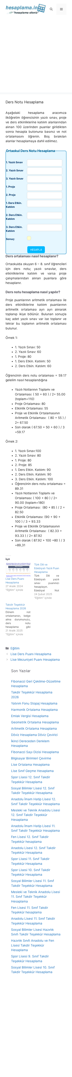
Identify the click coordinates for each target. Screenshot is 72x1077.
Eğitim (15, 648)
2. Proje (11, 194)
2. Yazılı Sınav (14, 170)
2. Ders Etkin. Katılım (14, 216)
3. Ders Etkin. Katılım (14, 228)
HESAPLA (36, 249)
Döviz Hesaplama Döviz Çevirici (34, 735)
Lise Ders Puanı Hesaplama (31, 654)
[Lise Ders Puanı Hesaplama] (18, 570)
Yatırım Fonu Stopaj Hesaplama (34, 703)
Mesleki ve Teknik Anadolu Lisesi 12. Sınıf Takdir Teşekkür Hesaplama (35, 815)
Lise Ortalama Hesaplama (30, 764)
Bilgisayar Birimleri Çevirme (31, 758)
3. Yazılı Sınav (14, 178)
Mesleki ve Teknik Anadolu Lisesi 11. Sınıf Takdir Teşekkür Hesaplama (35, 896)
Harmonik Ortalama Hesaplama (34, 710)
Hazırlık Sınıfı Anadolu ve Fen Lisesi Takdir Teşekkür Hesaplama (32, 945)
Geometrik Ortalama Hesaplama (35, 722)
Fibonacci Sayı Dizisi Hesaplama (35, 752)
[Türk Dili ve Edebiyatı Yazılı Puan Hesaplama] (48, 581)
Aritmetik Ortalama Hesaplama (34, 728)
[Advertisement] (36, 56)
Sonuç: (10, 239)
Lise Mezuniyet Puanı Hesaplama (35, 659)
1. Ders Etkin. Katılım (14, 204)
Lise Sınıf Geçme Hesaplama (32, 771)
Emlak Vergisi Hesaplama (30, 716)
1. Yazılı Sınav (14, 162)
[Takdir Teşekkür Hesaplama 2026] (20, 619)
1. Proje (10, 186)
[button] (51, 9)
